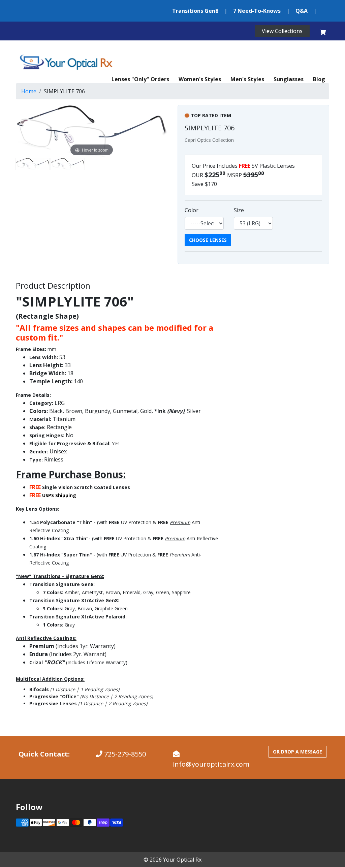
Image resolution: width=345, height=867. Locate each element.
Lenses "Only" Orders (140, 79)
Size (239, 210)
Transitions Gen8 (195, 10)
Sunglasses (289, 79)
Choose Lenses (208, 240)
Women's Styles (200, 79)
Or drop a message (297, 751)
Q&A (301, 10)
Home (28, 91)
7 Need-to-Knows (257, 10)
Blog (319, 79)
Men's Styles (247, 79)
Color (191, 210)
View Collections (282, 31)
